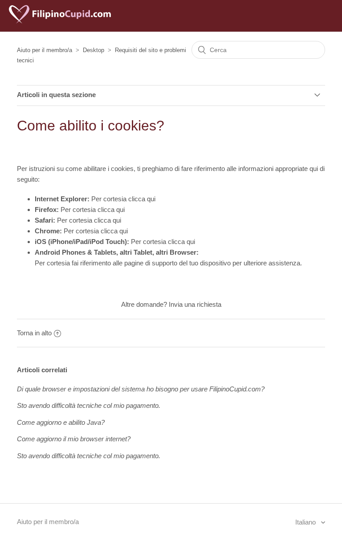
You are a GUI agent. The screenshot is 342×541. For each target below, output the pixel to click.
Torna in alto (34, 333)
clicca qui (141, 199)
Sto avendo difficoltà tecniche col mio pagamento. (88, 405)
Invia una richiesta (195, 304)
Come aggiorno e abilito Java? (61, 422)
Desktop (93, 50)
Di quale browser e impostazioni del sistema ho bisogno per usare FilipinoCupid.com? (141, 389)
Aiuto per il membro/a (44, 50)
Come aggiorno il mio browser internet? (73, 439)
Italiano (306, 522)
